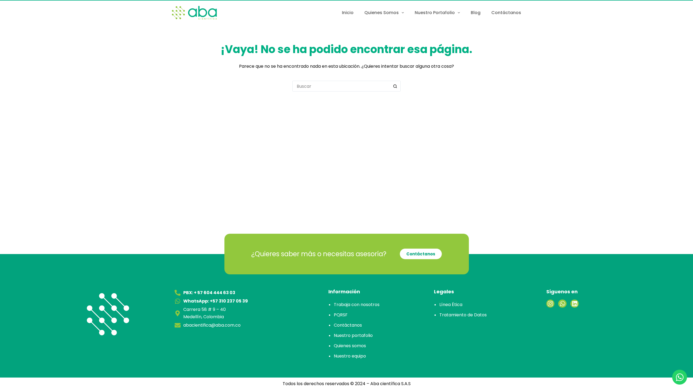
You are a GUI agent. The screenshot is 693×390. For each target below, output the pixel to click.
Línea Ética (450, 304)
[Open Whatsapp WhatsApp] (679, 377)
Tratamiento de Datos (463, 315)
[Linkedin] (574, 304)
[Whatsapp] (562, 304)
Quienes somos (381, 12)
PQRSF (341, 315)
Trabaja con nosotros (357, 304)
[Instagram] (550, 304)
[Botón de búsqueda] (395, 86)
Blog (475, 12)
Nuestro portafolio (435, 12)
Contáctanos (506, 12)
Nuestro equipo (350, 356)
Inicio (348, 12)
